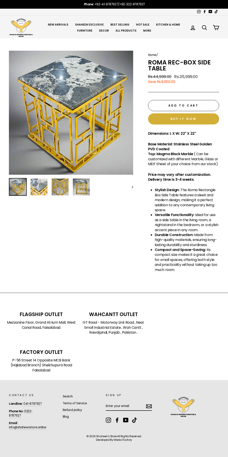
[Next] (130, 187)
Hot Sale (142, 24)
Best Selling (119, 24)
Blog (66, 417)
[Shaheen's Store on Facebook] (117, 420)
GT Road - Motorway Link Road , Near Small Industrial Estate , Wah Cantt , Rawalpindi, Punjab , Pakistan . (113, 327)
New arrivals (58, 24)
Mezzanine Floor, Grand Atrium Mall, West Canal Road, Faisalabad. (41, 325)
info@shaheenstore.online (27, 427)
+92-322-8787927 (132, 4)
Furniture (84, 30)
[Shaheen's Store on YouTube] (125, 420)
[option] (114, 4)
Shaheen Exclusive (89, 24)
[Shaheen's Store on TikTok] (134, 420)
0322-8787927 (21, 413)
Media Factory (123, 440)
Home (152, 55)
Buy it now (184, 119)
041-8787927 (32, 404)
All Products (126, 30)
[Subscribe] (149, 406)
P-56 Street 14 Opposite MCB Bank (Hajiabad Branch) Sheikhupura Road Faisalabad (41, 365)
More (147, 30)
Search (68, 396)
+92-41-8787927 (106, 4)
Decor (104, 30)
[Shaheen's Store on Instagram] (108, 420)
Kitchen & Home (168, 24)
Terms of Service (75, 403)
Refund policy (72, 410)
